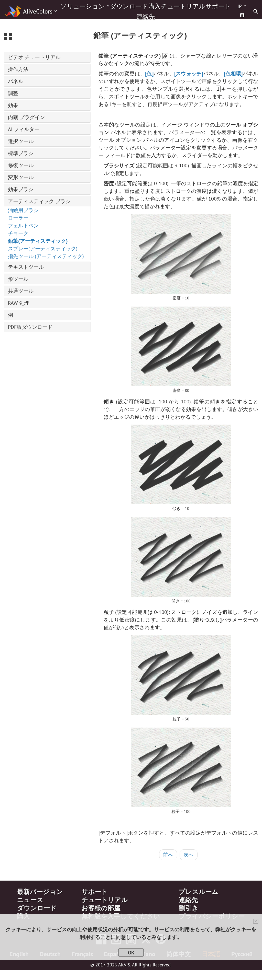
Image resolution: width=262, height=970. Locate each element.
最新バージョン (40, 891)
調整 (13, 93)
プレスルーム (199, 891)
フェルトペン (23, 225)
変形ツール (21, 177)
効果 (13, 105)
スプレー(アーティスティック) (43, 248)
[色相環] (233, 73)
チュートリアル (183, 6)
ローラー (18, 218)
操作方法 (18, 69)
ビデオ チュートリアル (34, 57)
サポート (218, 6)
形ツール (18, 279)
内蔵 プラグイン (26, 117)
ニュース (30, 900)
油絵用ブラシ (23, 210)
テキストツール (26, 267)
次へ (188, 854)
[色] (149, 73)
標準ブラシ (21, 153)
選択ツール (21, 141)
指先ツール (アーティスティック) (46, 256)
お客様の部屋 (101, 908)
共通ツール (21, 291)
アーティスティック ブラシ (39, 201)
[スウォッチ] (188, 73)
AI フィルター (23, 129)
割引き (188, 908)
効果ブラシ (21, 189)
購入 (154, 6)
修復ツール (21, 165)
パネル (15, 81)
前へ (168, 854)
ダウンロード (129, 6)
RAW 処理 (18, 303)
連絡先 (145, 16)
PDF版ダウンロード (30, 327)
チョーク (18, 233)
